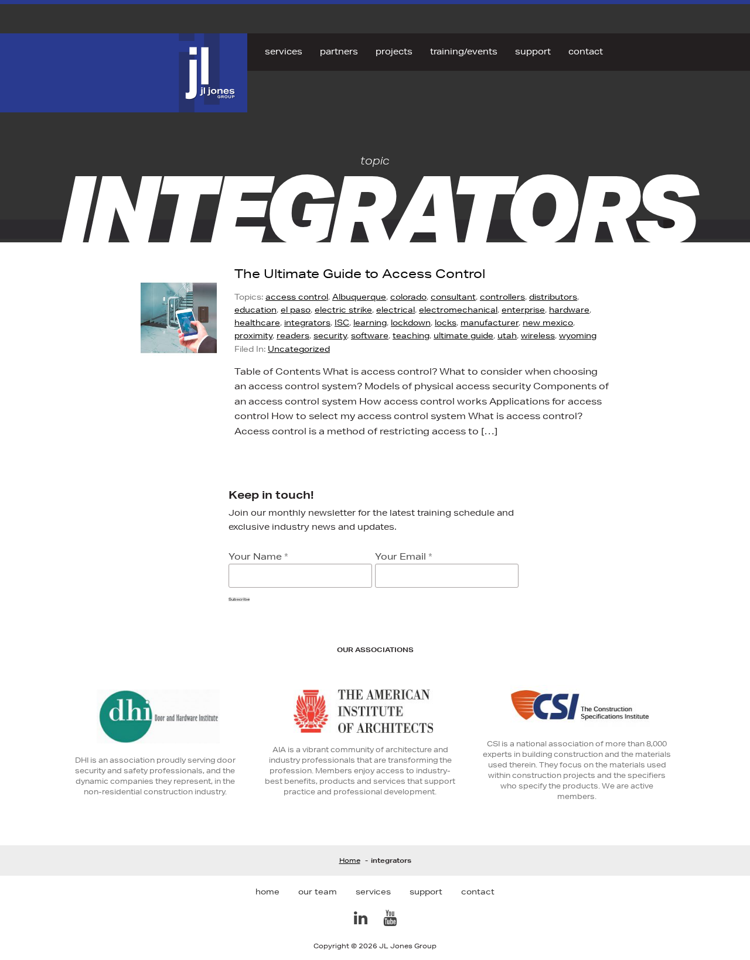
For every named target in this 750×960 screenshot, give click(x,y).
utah (507, 335)
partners (339, 51)
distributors (553, 297)
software (369, 335)
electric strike (343, 309)
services (283, 51)
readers (293, 335)
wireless (538, 335)
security (330, 335)
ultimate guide (463, 335)
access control (296, 297)
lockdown (411, 322)
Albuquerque (359, 297)
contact (585, 51)
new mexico (548, 322)
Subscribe (239, 599)
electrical (395, 309)
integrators (307, 322)
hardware (569, 309)
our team (317, 891)
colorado (408, 297)
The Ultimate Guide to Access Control (359, 273)
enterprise (523, 309)
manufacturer (490, 322)
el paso (296, 309)
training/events (463, 51)
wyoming (577, 335)
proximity (253, 335)
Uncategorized (299, 349)
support (533, 51)
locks (445, 322)
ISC (342, 322)
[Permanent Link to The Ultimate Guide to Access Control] (187, 353)
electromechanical (458, 309)
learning (370, 322)
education (255, 309)
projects (394, 51)
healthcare (257, 322)
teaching (411, 335)
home (267, 891)
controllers (502, 297)
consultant (453, 297)
